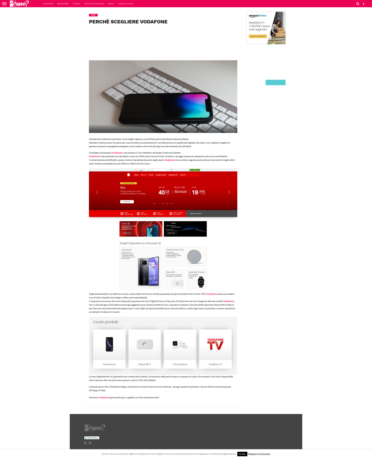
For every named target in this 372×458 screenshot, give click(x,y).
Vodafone (117, 152)
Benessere (63, 3)
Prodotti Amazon (94, 3)
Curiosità (48, 3)
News (111, 3)
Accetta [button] (242, 454)
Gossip (76, 3)
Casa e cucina (125, 3)
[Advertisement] (163, 46)
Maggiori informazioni (259, 453)
